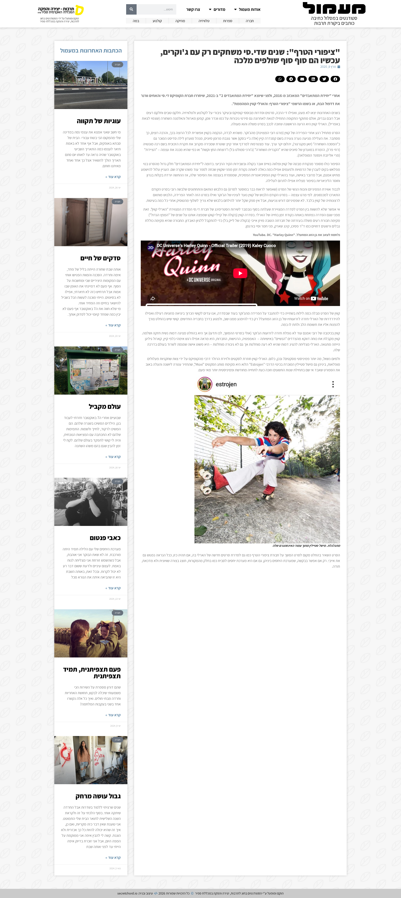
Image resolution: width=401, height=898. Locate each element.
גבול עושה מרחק (98, 795)
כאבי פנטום (105, 537)
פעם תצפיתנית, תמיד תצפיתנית (92, 672)
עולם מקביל (105, 406)
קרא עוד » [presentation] (113, 176)
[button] (335, 79)
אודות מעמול (249, 9)
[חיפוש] (131, 9)
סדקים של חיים (100, 257)
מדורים (219, 9)
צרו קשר (193, 9)
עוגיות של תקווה (99, 120)
